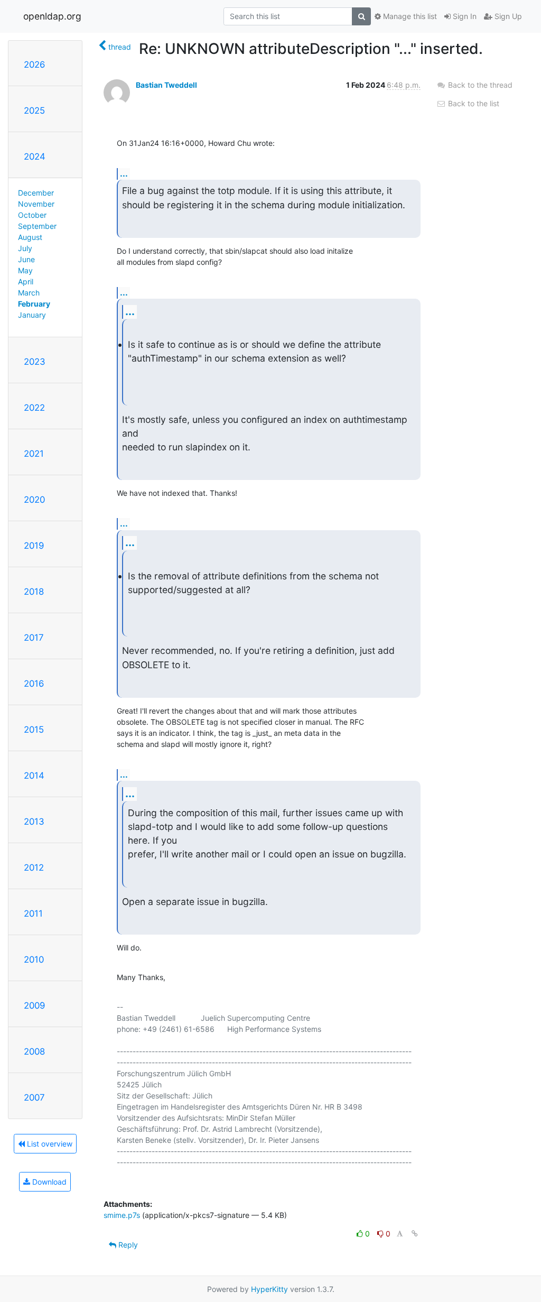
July (25, 248)
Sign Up (507, 16)
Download (48, 1181)
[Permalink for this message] (415, 1233)
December (36, 192)
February (34, 303)
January (32, 314)
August (30, 237)
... (124, 173)
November (36, 203)
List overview (48, 1143)
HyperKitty (269, 1289)
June (26, 259)
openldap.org (52, 16)
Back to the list (472, 103)
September (37, 225)
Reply (127, 1244)
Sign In (464, 16)
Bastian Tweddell (166, 84)
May (25, 270)
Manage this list (409, 16)
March (29, 292)
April (25, 281)
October (32, 214)
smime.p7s (122, 1215)
